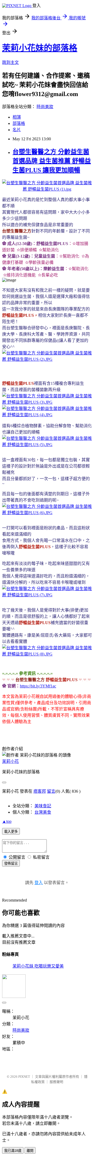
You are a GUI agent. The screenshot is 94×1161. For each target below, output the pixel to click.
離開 (30, 1151)
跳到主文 (10, 62)
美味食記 (42, 806)
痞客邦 (39, 791)
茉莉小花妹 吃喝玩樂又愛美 (38, 966)
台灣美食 (42, 812)
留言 (51, 791)
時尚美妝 (45, 106)
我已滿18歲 (12, 1151)
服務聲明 (56, 1082)
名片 (17, 129)
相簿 (17, 117)
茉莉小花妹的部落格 (39, 48)
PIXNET (24, 1077)
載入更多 (11, 832)
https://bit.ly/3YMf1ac (38, 686)
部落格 (19, 123)
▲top (6, 821)
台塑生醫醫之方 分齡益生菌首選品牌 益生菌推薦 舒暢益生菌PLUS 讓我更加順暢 (52, 161)
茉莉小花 (10, 761)
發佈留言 (11, 863)
